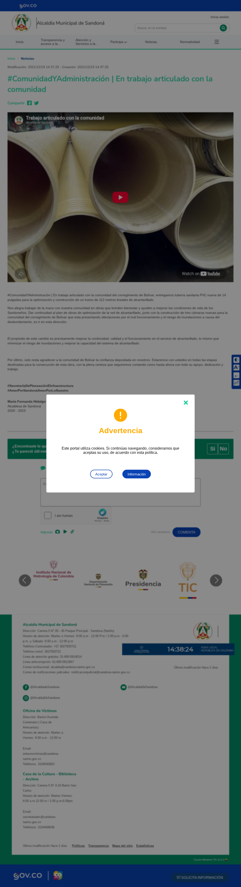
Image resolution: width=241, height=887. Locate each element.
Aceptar (101, 474)
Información (137, 474)
